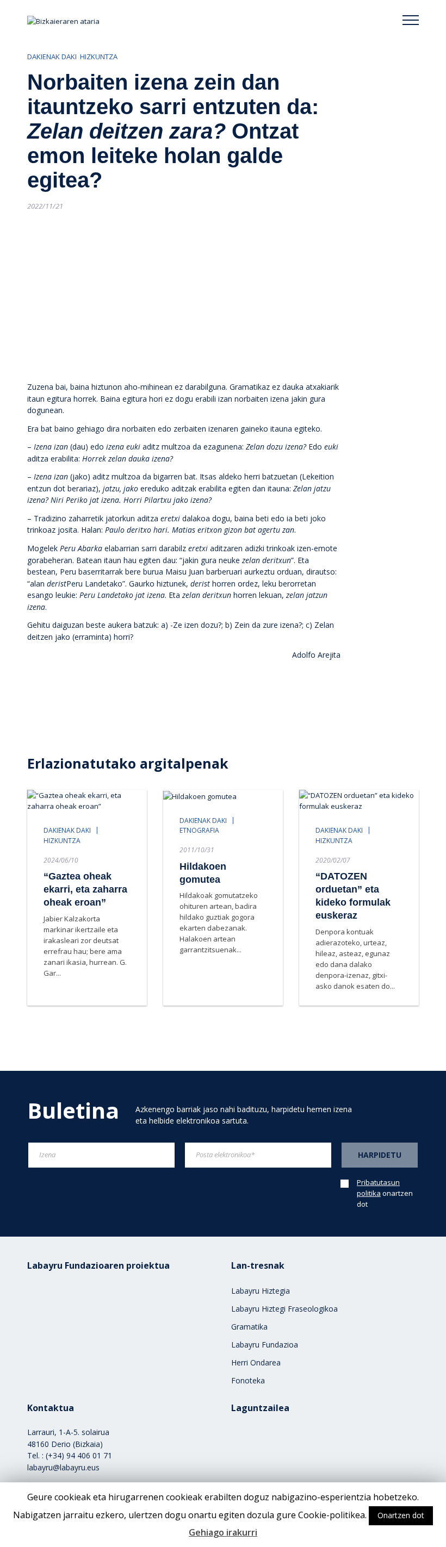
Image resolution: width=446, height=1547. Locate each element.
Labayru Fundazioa (264, 1344)
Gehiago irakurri (223, 1532)
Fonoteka (248, 1380)
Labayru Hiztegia (260, 1291)
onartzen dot (385, 1193)
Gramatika (249, 1326)
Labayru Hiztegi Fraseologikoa (284, 1308)
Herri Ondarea (256, 1362)
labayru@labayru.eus (63, 1467)
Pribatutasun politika (378, 1187)
